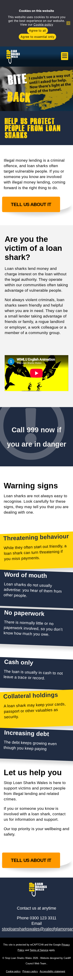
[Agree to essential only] (68, 23)
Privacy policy (30, 971)
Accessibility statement (52, 971)
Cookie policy (43, 24)
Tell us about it (31, 204)
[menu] (64, 56)
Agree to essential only (37, 37)
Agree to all (37, 30)
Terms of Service (39, 950)
